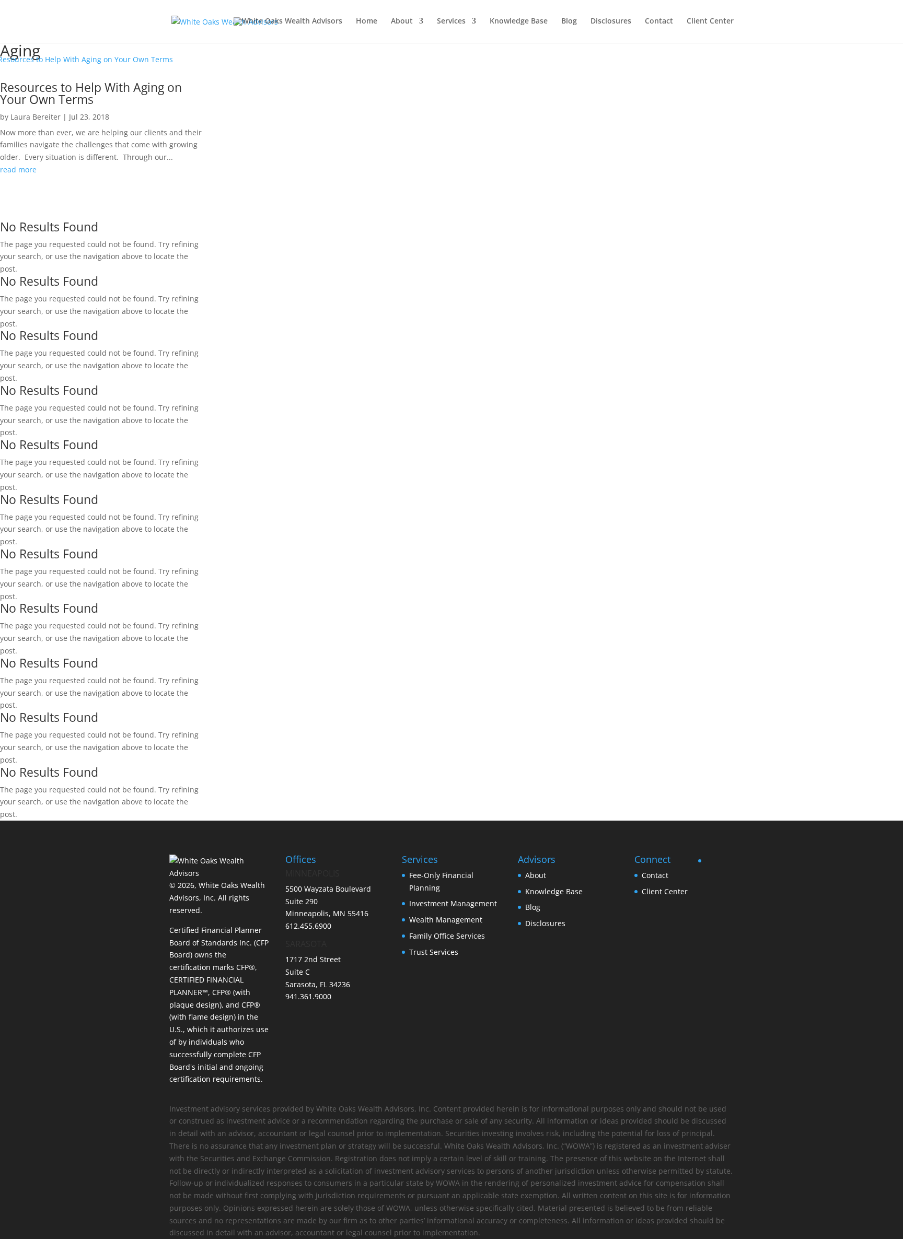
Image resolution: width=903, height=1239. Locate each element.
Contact (659, 21)
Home (366, 21)
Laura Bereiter (35, 117)
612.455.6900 (308, 926)
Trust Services (433, 952)
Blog (569, 21)
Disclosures (611, 21)
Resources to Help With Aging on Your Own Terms (91, 93)
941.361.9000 (308, 996)
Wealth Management (445, 920)
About (402, 21)
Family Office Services (447, 936)
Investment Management (453, 903)
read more (18, 169)
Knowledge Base (519, 21)
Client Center (710, 21)
